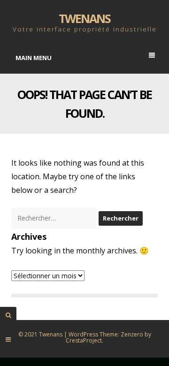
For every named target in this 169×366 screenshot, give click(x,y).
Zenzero (132, 334)
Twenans (84, 18)
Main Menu (33, 57)
